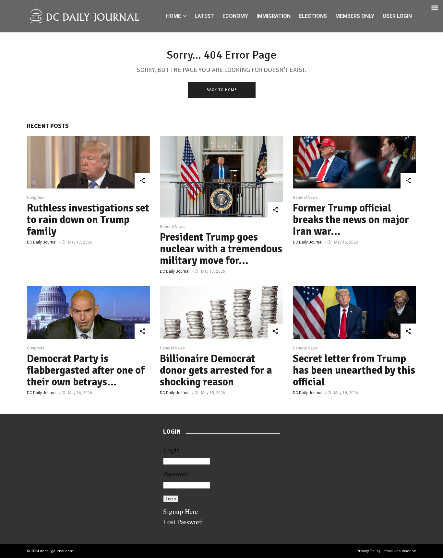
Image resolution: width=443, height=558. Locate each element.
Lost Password (183, 521)
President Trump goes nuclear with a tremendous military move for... (221, 249)
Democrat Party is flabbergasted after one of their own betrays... (86, 370)
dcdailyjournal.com (56, 551)
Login (171, 449)
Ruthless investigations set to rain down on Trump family (88, 220)
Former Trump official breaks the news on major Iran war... (351, 220)
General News (172, 226)
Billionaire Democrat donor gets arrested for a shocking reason (216, 370)
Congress (35, 197)
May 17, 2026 (80, 242)
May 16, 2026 (346, 242)
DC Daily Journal (41, 242)
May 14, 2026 (346, 393)
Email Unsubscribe (399, 551)
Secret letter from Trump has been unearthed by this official (354, 370)
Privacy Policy (368, 551)
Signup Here (180, 511)
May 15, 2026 (213, 393)
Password (176, 473)
